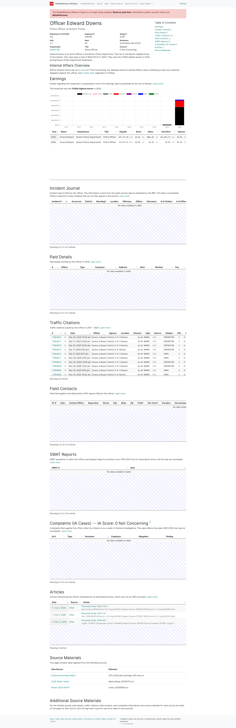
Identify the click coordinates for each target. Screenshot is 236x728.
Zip (131, 403)
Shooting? (101, 201)
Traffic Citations (164, 35)
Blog (103, 719)
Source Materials (162, 50)
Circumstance (181, 403)
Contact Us (111, 719)
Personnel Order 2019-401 (93, 620)
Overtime (165, 131)
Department (83, 131)
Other (150, 131)
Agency (112, 333)
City (115, 403)
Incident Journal (163, 29)
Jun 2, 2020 (60, 608)
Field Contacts (162, 38)
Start (142, 267)
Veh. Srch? (153, 403)
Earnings (159, 26)
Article (86, 602)
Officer (139, 201)
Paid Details (161, 32)
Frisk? (140, 403)
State (123, 403)
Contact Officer (76, 403)
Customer (100, 267)
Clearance (151, 201)
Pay (177, 267)
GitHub (183, 3)
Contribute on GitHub (92, 719)
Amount (137, 333)
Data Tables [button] (145, 3)
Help (106, 3)
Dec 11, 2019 (60, 622)
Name (63, 131)
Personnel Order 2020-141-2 (94, 606)
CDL (179, 333)
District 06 (55, 49)
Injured (181, 131)
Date (72, 333)
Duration (166, 403)
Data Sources (131, 3)
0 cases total (88, 73)
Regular (123, 131)
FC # (54, 403)
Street (106, 403)
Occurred (76, 201)
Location (125, 333)
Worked (159, 267)
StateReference (88, 3)
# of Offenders (183, 201)
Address (123, 267)
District (88, 201)
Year (54, 131)
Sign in (53, 721)
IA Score (82, 70)
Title (106, 131)
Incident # (56, 201)
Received (89, 536)
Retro (138, 131)
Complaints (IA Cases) (166, 44)
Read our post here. (122, 12)
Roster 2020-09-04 (60, 687)
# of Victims (166, 201)
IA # (54, 536)
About (99, 3)
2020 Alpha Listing (60, 681)
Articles (159, 47)
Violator (169, 333)
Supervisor (93, 403)
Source (157, 333)
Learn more (158, 83)
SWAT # (55, 467)
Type (82, 267)
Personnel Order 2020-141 (93, 613)
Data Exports (117, 3)
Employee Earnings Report (63, 675)
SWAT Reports (162, 41)
